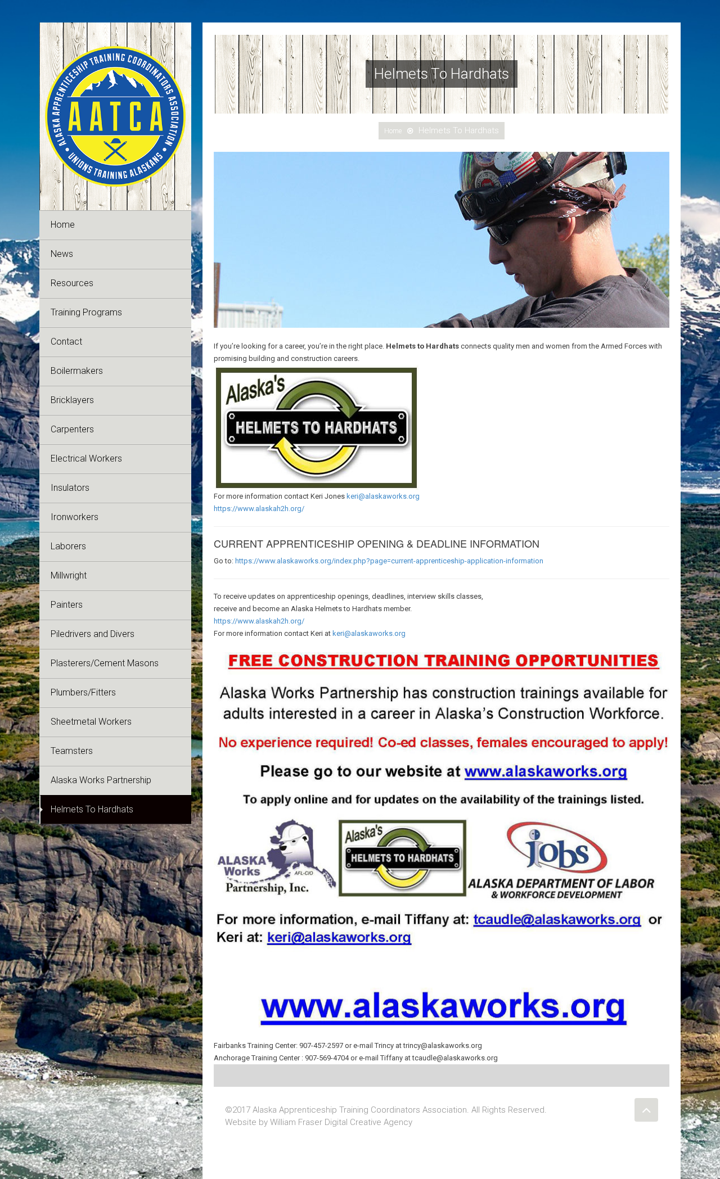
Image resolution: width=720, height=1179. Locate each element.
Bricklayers (72, 400)
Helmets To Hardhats (92, 809)
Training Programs (86, 312)
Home (63, 224)
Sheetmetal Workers (91, 721)
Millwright (69, 575)
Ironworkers (74, 517)
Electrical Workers (86, 458)
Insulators (70, 487)
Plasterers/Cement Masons (105, 663)
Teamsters (72, 751)
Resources (72, 283)
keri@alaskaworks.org (383, 496)
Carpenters (72, 429)
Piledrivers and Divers (92, 634)
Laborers (68, 546)
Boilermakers (77, 370)
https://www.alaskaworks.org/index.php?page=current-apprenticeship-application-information (389, 561)
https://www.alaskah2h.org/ (259, 508)
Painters (67, 604)
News (62, 254)
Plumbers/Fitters (83, 692)
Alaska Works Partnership (101, 780)
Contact (66, 341)
